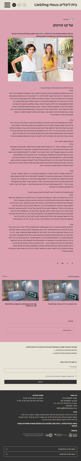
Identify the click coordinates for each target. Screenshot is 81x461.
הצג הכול (4, 276)
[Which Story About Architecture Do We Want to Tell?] (20, 290)
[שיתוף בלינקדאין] (62, 263)
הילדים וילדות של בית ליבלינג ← (65, 350)
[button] (7, 5)
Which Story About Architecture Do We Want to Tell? (20, 305)
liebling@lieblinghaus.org (67, 408)
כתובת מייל (73, 367)
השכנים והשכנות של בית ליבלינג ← (64, 353)
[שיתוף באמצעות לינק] (58, 263)
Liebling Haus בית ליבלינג (55, 5)
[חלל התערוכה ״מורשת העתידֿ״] (60, 290)
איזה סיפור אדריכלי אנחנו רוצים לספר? (62, 304)
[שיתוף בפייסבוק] (72, 263)
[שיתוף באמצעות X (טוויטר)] (67, 263)
